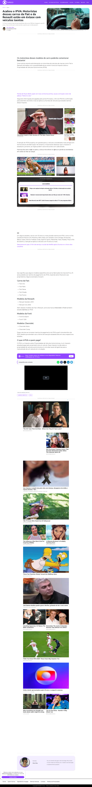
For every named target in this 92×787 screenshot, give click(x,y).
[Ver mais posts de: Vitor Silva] (4, 28)
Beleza (83, 2)
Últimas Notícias (54, 2)
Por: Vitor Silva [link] (10, 27)
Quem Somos (11, 740)
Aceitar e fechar (13, 777)
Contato (43, 740)
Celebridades (64, 2)
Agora (71, 2)
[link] (24, 720)
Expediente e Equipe (22, 740)
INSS (87, 2)
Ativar (71, 356)
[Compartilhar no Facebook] (61, 362)
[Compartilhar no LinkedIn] (68, 362)
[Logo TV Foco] (8, 2)
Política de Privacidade (53, 740)
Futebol (77, 2)
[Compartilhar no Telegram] (71, 362)
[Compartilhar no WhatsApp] (58, 362)
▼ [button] (85, 30)
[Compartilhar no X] (65, 362)
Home (46, 2)
